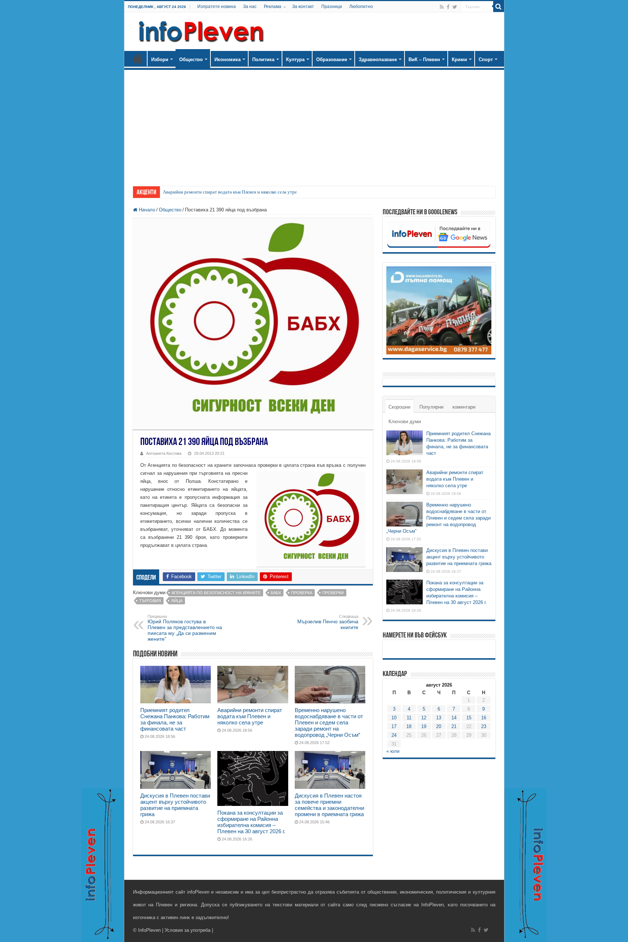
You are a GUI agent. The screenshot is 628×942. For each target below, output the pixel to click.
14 (453, 717)
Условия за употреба (187, 930)
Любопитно (361, 6)
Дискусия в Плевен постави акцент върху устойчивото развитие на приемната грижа (175, 804)
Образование (331, 59)
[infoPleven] (199, 30)
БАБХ (276, 593)
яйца (176, 601)
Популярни (431, 407)
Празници (331, 6)
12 (423, 717)
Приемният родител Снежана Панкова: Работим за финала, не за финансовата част (174, 719)
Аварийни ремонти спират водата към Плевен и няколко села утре (230, 192)
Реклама (272, 6)
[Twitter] (455, 7)
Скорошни (399, 407)
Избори (159, 59)
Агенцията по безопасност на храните (216, 593)
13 (438, 717)
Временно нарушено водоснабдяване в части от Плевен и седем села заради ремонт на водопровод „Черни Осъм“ (329, 722)
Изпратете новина (216, 6)
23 (483, 726)
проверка (301, 593)
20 (438, 726)
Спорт (486, 59)
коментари (463, 407)
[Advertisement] (314, 124)
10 (393, 717)
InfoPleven (149, 930)
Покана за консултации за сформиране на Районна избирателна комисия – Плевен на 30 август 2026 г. (251, 822)
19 (423, 726)
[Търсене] (498, 6)
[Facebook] (448, 7)
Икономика (227, 59)
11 (409, 717)
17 (393, 726)
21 (453, 726)
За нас (250, 6)
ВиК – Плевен (424, 59)
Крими (459, 59)
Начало (137, 58)
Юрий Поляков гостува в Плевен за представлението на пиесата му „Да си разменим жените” (185, 628)
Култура (295, 59)
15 (468, 717)
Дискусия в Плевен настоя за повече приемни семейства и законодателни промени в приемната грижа (329, 804)
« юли (392, 751)
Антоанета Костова (163, 453)
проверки (333, 593)
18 (408, 726)
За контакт (303, 6)
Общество (191, 59)
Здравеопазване (378, 59)
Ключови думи (405, 421)
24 (393, 735)
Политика (263, 59)
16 (483, 717)
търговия (150, 601)
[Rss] (441, 7)
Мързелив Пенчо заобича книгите (327, 622)
